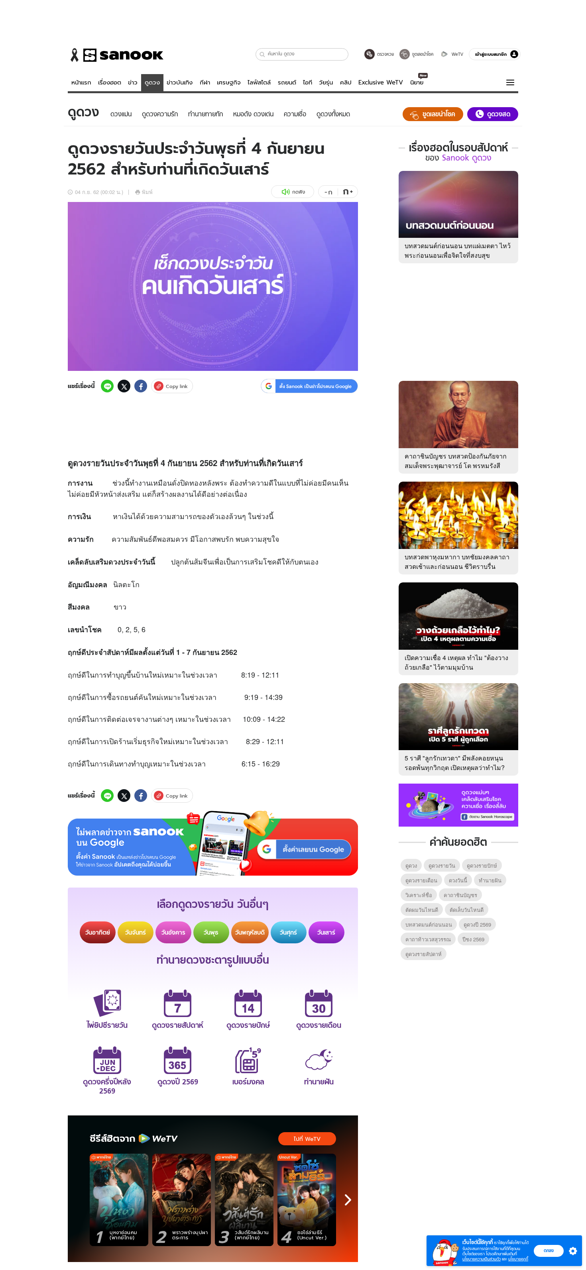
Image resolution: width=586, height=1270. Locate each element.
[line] (107, 386)
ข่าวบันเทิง (180, 82)
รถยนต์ (287, 82)
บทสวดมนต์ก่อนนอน (428, 924)
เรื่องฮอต (109, 82)
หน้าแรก (81, 82)
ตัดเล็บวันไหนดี (467, 909)
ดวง (80, 462)
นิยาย (416, 82)
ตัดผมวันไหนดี (421, 909)
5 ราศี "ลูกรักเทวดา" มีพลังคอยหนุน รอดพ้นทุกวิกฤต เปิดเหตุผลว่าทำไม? (455, 762)
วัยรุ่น (326, 82)
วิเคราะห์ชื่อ (418, 895)
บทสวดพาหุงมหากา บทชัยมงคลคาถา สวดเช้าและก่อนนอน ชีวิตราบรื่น (457, 561)
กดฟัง (298, 191)
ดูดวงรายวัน (442, 865)
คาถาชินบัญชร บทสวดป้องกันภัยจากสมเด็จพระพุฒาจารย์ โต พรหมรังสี (456, 460)
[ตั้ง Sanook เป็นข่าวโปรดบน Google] (213, 843)
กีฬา (205, 82)
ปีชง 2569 (473, 939)
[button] (262, 54)
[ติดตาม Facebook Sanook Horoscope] (458, 804)
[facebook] (140, 386)
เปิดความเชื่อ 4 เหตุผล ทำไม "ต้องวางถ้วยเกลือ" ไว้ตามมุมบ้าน (456, 662)
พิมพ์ (147, 192)
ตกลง (549, 1250)
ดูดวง (152, 82)
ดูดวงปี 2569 (477, 924)
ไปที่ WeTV (307, 1139)
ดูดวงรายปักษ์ (482, 865)
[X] (124, 386)
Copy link (177, 386)
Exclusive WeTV (380, 82)
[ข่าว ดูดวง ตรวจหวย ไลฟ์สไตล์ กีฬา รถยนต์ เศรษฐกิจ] (115, 55)
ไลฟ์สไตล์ (259, 82)
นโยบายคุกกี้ (518, 1259)
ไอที (307, 82)
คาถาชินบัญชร (460, 895)
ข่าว (133, 82)
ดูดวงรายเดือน (421, 880)
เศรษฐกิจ (229, 82)
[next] (348, 1200)
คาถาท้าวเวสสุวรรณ (428, 939)
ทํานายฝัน (490, 880)
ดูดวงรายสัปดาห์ (423, 954)
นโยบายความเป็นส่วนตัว (481, 1259)
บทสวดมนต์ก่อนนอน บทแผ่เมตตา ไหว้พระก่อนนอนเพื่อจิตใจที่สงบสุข (458, 250)
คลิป (346, 82)
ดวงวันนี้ (458, 880)
